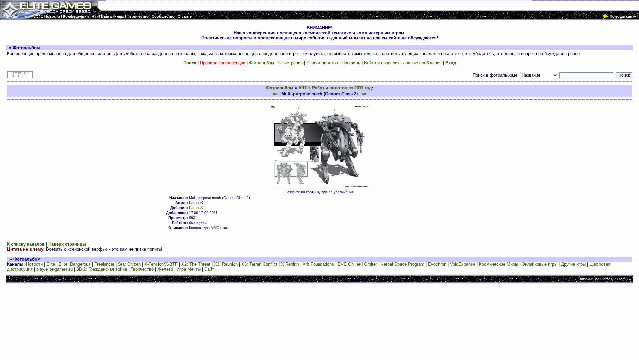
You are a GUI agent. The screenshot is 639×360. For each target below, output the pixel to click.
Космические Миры (498, 264)
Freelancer (104, 264)
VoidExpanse (462, 264)
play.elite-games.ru (54, 269)
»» (364, 93)
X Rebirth (290, 264)
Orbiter (370, 264)
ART (302, 87)
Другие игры (573, 264)
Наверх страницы (67, 244)
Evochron (437, 264)
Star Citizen (129, 264)
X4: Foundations (318, 264)
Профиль (351, 62)
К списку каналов (26, 244)
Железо (165, 269)
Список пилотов (322, 62)
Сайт (209, 269)
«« (275, 93)
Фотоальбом (261, 62)
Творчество (142, 269)
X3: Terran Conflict (259, 264)
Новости (34, 264)
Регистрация (290, 62)
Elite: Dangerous (75, 264)
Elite (50, 264)
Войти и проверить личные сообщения (403, 62)
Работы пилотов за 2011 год (342, 87)
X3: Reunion (226, 264)
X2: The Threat (195, 264)
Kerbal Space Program (402, 264)
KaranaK (196, 208)
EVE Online (349, 264)
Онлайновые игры (539, 264)
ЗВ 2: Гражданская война (101, 269)
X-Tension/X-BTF (161, 264)
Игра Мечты (189, 269)
